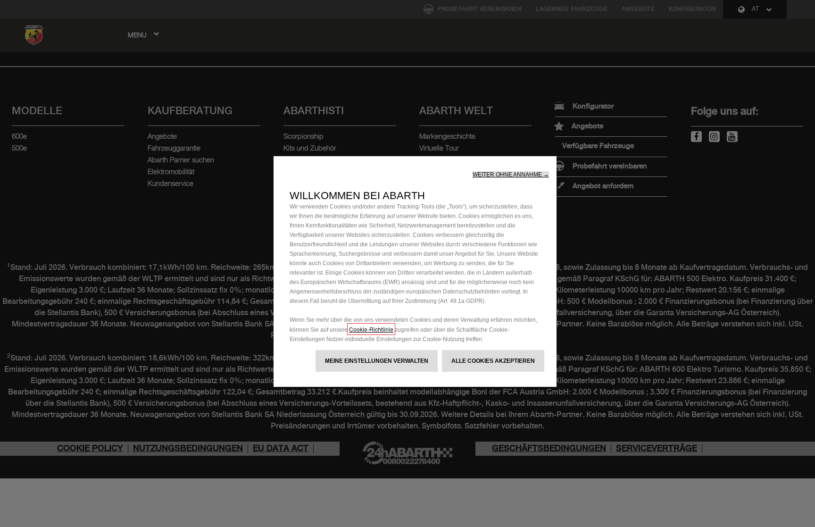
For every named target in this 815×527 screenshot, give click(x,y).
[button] (511, 174)
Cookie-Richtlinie (371, 329)
